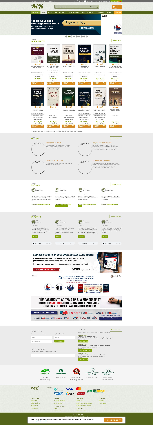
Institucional (100, 12)
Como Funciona (57, 410)
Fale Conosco (34, 408)
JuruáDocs (79, 408)
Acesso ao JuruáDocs (81, 410)
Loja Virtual (90, 7)
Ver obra (35, 236)
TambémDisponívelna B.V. (37, 64)
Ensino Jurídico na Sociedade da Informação (84, 68)
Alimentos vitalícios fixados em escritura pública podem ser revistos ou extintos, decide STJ (88, 198)
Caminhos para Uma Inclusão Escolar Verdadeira (115, 111)
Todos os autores (116, 138)
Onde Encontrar (35, 407)
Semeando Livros (80, 402)
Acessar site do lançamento (85, 350)
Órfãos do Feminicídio (68, 66)
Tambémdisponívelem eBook (35, 64)
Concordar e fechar (113, 420)
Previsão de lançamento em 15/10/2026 (115, 107)
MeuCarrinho (115, 7)
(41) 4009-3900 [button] (39, 1)
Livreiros (109, 12)
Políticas (57, 398)
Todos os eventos (116, 329)
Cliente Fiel (79, 400)
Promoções (35, 12)
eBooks (50, 12)
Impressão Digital (35, 402)
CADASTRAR (58, 341)
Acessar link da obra (83, 341)
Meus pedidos (98, 1)
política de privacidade (41, 421)
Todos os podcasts (116, 216)
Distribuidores (102, 403)
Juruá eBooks (34, 405)
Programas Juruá (74, 12)
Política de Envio (58, 403)
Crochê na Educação (53, 109)
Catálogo (101, 400)
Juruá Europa (114, 1)
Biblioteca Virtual (59, 406)
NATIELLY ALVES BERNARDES (54, 161)
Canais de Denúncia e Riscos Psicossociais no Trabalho (115, 68)
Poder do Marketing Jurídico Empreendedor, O (68, 110)
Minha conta (90, 1)
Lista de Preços (103, 402)
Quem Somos (34, 400)
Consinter (118, 12)
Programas (79, 398)
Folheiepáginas (40, 64)
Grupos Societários (100, 66)
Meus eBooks (106, 1)
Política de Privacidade (59, 400)
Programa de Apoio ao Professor (84, 403)
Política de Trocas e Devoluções (61, 402)
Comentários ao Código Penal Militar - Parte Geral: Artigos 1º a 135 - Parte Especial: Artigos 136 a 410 (53, 69)
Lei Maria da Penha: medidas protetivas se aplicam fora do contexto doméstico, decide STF (65, 198)
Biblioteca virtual (60, 12)
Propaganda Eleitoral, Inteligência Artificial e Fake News (84, 110)
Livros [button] (44, 12)
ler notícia (34, 204)
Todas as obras (117, 40)
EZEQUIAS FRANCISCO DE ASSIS (102, 143)
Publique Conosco (87, 12)
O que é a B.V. (57, 408)
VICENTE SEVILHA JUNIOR (53, 143)
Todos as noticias (116, 184)
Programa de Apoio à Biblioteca (83, 405)
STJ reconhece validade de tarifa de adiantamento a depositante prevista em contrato (111, 198)
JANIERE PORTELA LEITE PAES (101, 161)
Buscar (97, 6)
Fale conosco (52, 1)
